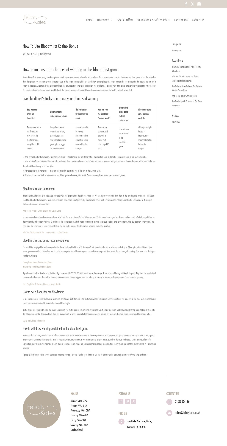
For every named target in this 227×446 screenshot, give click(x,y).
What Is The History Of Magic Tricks (184, 95)
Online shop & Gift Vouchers (153, 20)
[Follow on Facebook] (120, 401)
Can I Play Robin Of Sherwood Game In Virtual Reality (41, 284)
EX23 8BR (140, 427)
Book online (181, 20)
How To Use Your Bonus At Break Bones (37, 266)
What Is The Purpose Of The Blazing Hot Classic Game (42, 210)
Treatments (103, 20)
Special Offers (125, 20)
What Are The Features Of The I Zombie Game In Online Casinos (45, 232)
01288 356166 (182, 401)
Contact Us (198, 20)
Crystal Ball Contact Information (34, 320)
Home (89, 20)
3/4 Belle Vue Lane (136, 421)
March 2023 (176, 121)
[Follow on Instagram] (127, 401)
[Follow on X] (133, 401)
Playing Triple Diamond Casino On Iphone (37, 262)
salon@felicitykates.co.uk (187, 412)
